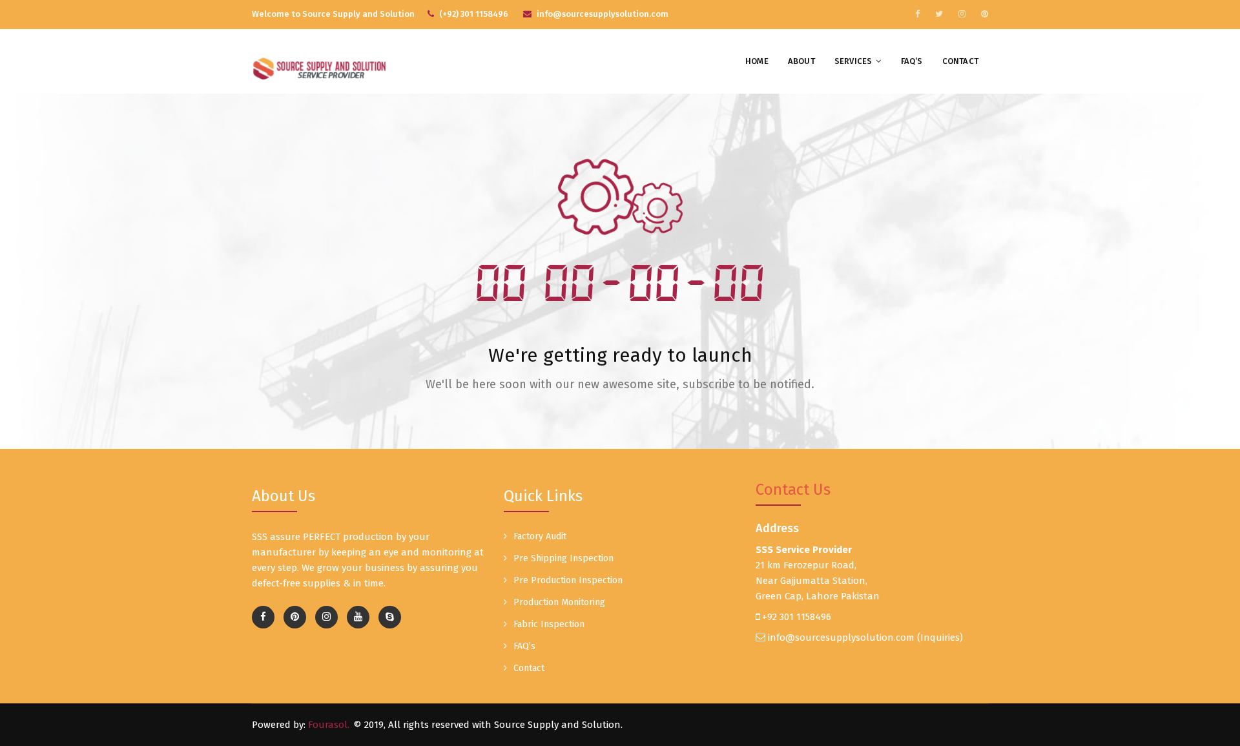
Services (853, 61)
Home (757, 61)
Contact (960, 61)
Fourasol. (328, 724)
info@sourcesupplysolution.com (841, 637)
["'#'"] (263, 617)
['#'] (358, 617)
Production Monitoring (559, 602)
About (801, 61)
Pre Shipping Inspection (563, 558)
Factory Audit (539, 536)
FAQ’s (912, 61)
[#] (917, 14)
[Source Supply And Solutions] (320, 66)
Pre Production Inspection (568, 580)
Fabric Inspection (548, 624)
